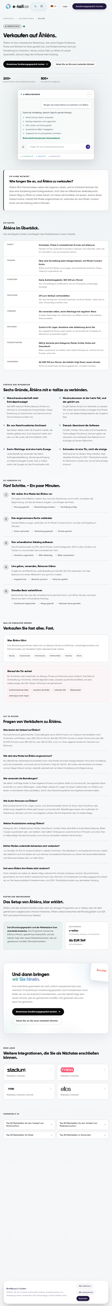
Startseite (8, 18)
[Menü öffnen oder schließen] (41, 6)
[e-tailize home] (17, 6)
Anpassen (83, 1298)
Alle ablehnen (85, 1286)
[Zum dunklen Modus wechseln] (35, 6)
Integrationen (26, 18)
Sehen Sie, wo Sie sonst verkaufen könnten (75, 64)
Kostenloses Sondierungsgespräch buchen (27, 64)
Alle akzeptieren (86, 1292)
